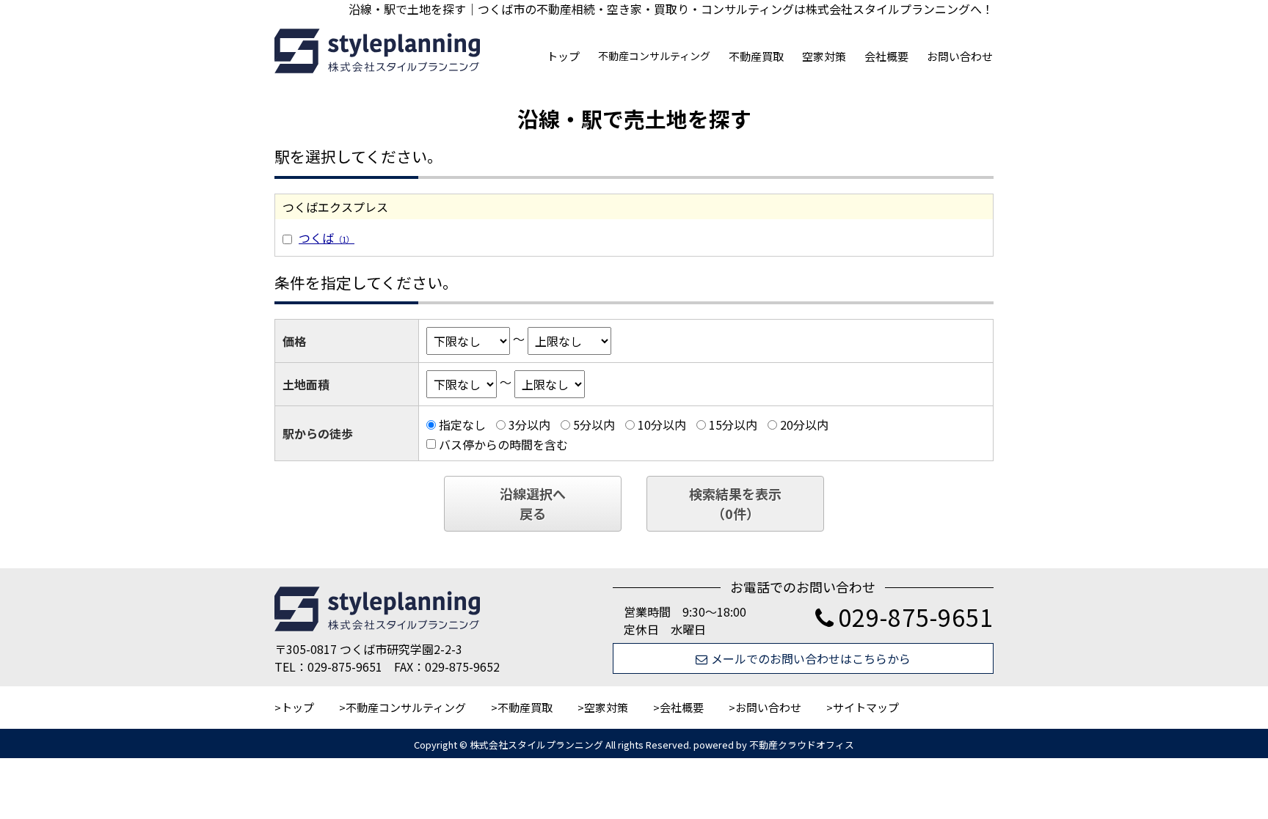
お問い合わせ (960, 56)
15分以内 (733, 424)
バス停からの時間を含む (503, 444)
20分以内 (804, 424)
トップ (563, 56)
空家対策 (824, 56)
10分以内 (662, 424)
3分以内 (529, 424)
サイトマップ (866, 707)
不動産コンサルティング (654, 55)
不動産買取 (756, 56)
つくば (326, 237)
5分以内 (594, 424)
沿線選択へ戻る (533, 503)
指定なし (462, 424)
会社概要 (886, 56)
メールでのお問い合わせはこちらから (811, 658)
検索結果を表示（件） (735, 503)
